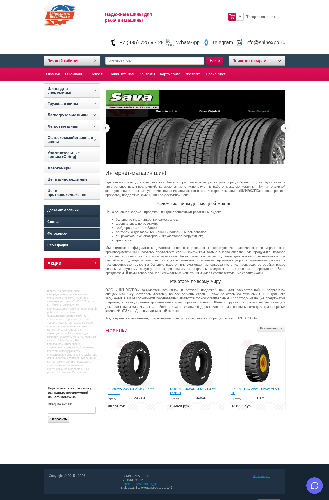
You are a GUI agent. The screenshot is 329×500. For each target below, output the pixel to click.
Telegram (222, 42)
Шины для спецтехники (59, 90)
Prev (105, 128)
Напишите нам (121, 74)
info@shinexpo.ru (265, 42)
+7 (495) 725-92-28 (141, 42)
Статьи (53, 222)
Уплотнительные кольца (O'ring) (64, 155)
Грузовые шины (63, 103)
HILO (260, 398)
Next (285, 128)
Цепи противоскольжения (67, 192)
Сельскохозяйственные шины (70, 139)
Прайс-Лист (215, 74)
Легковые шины (63, 126)
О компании (75, 74)
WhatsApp (188, 42)
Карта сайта (170, 74)
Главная (53, 74)
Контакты (147, 74)
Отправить (58, 419)
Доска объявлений (63, 210)
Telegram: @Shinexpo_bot (139, 484)
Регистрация (57, 245)
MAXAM (139, 398)
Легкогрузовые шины (68, 115)
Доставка (193, 74)
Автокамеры (59, 168)
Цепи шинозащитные (67, 179)
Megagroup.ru (261, 476)
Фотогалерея (58, 233)
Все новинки (269, 328)
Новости (97, 74)
